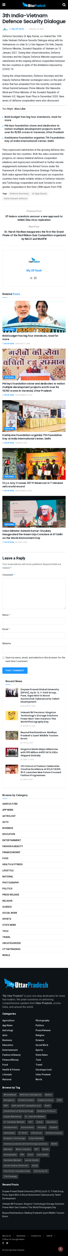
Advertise (21, 1235)
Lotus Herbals (36, 1138)
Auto (5, 822)
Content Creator (26, 1100)
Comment (8, 575)
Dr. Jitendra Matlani (35, 1116)
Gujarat (53, 1127)
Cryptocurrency (45, 1100)
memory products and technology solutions (25, 1144)
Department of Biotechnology (18, 1111)
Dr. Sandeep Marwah (14, 1122)
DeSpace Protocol (46, 1111)
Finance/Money (11, 852)
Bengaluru (9, 1100)
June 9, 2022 (22, 542)
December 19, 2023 (24, 395)
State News (9, 925)
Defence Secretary (19, 193)
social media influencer (16, 1165)
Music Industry (23, 1149)
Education (8, 834)
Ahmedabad (10, 1094)
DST (31, 1122)
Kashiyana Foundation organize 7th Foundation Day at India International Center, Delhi (35, 139)
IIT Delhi (23, 1133)
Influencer (36, 1133)
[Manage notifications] (60, 1249)
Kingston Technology (14, 1138)
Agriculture (10, 804)
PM (22, 1154)
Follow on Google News (13, 1239)
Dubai (40, 1122)
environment (27, 1127)
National (9, 329)
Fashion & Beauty (12, 846)
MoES (54, 1144)
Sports (6, 919)
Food (5, 858)
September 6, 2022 (24, 491)
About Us (6, 1235)
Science (7, 907)
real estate (42, 1154)
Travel (6, 937)
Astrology (8, 816)
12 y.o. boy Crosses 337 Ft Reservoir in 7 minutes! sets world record (32, 484)
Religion (7, 901)
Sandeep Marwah (12, 1160)
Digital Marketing (12, 1116)
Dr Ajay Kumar (39, 193)
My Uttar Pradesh (16, 1250)
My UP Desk (18, 28)
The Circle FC (40, 1171)
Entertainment (11, 840)
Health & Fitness (12, 864)
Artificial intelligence (30, 1094)
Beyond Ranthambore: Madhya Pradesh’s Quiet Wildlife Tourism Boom (39, 735)
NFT (37, 1149)
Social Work (9, 913)
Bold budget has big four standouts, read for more (30, 337)
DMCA (49, 1235)
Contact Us (36, 1235)
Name (6, 615)
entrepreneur (10, 1127)
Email (6, 629)
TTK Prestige (10, 1176)
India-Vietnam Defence (15, 198)
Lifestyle (8, 870)
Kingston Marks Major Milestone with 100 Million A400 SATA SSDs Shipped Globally (39, 752)
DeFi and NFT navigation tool (26, 1105)
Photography (10, 882)
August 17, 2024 (23, 344)
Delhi (47, 1105)
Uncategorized (11, 943)
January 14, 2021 (36, 28)
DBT (6, 1105)
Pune (30, 1154)
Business (7, 828)
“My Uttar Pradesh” (12, 995)
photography (10, 1154)
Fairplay (42, 1127)
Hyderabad (9, 1133)
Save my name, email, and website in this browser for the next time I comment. (35, 659)
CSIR (59, 1100)
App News (7, 810)
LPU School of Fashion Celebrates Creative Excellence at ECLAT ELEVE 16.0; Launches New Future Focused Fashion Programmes (41, 771)
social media (31, 1160)
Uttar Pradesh (11, 949)
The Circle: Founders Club (17, 1171)
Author (48, 1094)
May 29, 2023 (22, 443)
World (6, 955)
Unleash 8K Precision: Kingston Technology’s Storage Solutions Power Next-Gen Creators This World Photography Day (39, 717)
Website (6, 643)
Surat (34, 1165)
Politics (7, 888)
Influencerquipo (54, 1133)
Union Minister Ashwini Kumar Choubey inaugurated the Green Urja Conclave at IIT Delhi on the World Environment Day (32, 534)
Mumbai (8, 1149)
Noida (46, 1149)
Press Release (10, 894)
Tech (5, 931)
